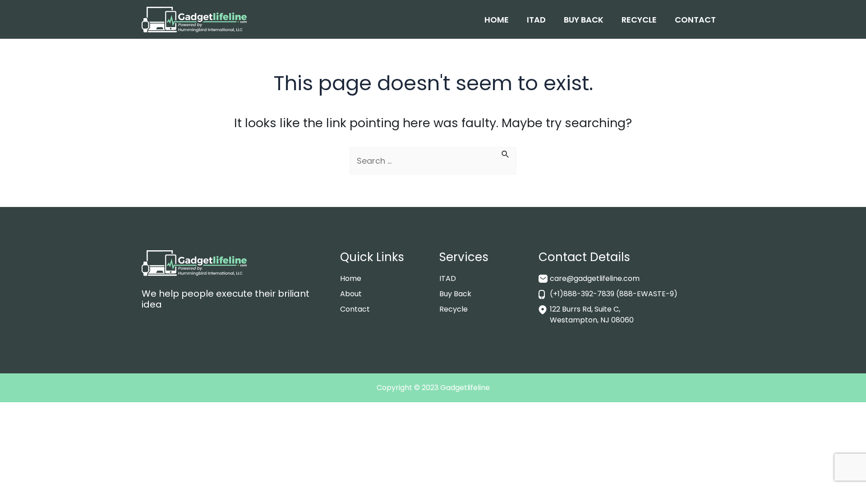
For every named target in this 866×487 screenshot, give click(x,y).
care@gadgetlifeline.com (595, 278)
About (351, 294)
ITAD (536, 19)
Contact (695, 19)
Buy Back (583, 19)
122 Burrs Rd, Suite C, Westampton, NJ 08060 (592, 314)
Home (496, 19)
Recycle (639, 19)
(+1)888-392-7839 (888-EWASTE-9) (613, 294)
